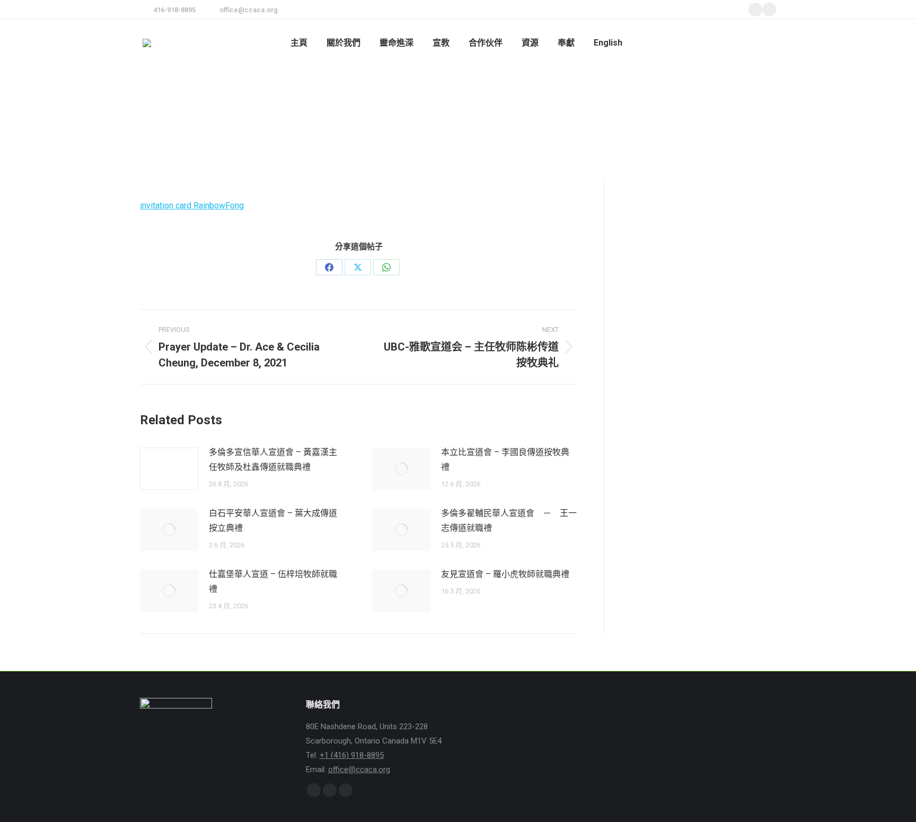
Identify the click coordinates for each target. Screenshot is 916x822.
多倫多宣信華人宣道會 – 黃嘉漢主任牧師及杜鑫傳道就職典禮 (273, 459)
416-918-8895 (174, 10)
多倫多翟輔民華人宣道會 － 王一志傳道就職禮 (509, 520)
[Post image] (169, 469)
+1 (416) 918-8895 (352, 755)
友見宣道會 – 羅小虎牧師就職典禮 (505, 574)
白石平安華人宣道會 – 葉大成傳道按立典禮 (273, 520)
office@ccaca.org (248, 10)
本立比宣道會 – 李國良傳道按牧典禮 (505, 459)
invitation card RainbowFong (192, 205)
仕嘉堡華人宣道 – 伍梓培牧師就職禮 (273, 581)
